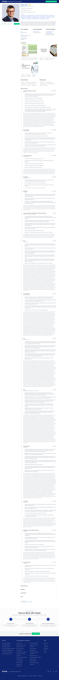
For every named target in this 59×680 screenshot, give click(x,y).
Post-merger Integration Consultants (35, 657)
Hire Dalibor (16, 23)
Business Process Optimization (35, 18)
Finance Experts (19, 643)
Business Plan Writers (20, 646)
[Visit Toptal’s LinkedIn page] (48, 671)
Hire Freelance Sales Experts (6, 653)
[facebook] (29, 602)
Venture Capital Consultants (34, 662)
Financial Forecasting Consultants (22, 657)
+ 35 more (33, 76)
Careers (45, 650)
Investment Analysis (51, 15)
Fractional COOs (19, 666)
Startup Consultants (33, 659)
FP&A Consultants (19, 662)
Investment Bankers (33, 648)
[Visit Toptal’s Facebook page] (53, 671)
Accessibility (40, 675)
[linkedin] (31, 602)
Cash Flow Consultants (20, 648)
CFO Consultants (19, 650)
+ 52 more (36, 59)
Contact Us (45, 645)
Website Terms (35, 675)
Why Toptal (45, 643)
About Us (45, 652)
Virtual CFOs (32, 664)
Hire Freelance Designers (6, 645)
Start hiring (36, 633)
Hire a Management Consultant (51, 1)
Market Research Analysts (34, 652)
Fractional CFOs (19, 664)
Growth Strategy (28, 18)
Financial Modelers (19, 659)
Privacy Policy (30, 675)
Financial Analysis (23, 15)
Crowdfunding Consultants (21, 653)
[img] (29, 5)
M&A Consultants (32, 650)
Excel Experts (19, 655)
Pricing (47, 18)
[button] (39, 88)
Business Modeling (45, 15)
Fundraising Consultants (33, 643)
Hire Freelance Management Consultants (8, 648)
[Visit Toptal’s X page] (51, 671)
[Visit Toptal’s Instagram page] (56, 671)
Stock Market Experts (33, 660)
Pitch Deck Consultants (33, 655)
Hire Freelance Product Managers (7, 652)
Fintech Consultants (20, 660)
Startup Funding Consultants (21, 645)
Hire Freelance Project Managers (7, 650)
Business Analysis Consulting (31, 15)
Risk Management (43, 18)
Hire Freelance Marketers (6, 646)
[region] (39, 61)
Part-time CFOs (32, 653)
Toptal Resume (46, 648)
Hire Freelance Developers (6, 643)
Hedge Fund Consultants (34, 645)
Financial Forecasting (38, 15)
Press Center (46, 646)
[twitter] (27, 602)
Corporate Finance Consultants (21, 652)
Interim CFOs (23, 18)
